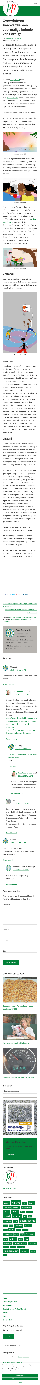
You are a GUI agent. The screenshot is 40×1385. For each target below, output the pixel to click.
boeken (16, 1207)
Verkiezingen (21, 1247)
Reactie (6, 905)
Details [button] (20, 1382)
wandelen (24, 1251)
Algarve (16, 1202)
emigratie (7, 1216)
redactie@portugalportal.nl (12, 1362)
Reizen (23, 617)
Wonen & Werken (31, 617)
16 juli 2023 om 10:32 (18, 842)
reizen (13, 1239)
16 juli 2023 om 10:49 (21, 803)
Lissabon (18, 1225)
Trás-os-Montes (32, 1243)
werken (33, 1251)
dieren (22, 1212)
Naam (6, 929)
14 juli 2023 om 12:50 (21, 694)
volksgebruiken (11, 1250)
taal (26, 1239)
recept (6, 1239)
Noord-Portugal (8, 1234)
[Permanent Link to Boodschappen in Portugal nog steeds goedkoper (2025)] (20, 978)
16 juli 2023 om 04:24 (26, 776)
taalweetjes (8, 1243)
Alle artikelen (7, 1305)
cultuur (15, 1211)
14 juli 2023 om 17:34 (23, 748)
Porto (21, 1234)
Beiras (32, 1203)
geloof (15, 1221)
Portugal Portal (23, 1357)
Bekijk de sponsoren (10, 1188)
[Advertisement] (20, 574)
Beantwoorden (9, 684)
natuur (18, 1230)
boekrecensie (26, 1207)
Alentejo (6, 1203)
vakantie (6, 1247)
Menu (35, 3)
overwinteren (6, 621)
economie (29, 1212)
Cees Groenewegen (20, 691)
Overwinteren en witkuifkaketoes (16, 1043)
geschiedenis (27, 1220)
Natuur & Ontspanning (15, 617)
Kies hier (11, 1154)
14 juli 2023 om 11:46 (18, 670)
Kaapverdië (15, 80)
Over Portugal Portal (10, 1302)
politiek (16, 1234)
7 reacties (18, 38)
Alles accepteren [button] (20, 1375)
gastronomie (7, 1221)
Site (4, 951)
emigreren (17, 1216)
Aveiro (24, 1203)
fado (25, 1216)
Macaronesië (12, 98)
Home (5, 1298)
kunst (5, 1226)
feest (30, 1216)
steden (20, 1239)
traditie (23, 1243)
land (10, 1226)
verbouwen (13, 1247)
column (6, 1212)
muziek (11, 1230)
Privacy (5, 1312)
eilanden (13, 619)
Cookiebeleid (7, 1320)
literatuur (28, 1226)
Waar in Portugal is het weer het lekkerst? (19, 1077)
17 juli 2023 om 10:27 (21, 870)
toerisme (16, 1243)
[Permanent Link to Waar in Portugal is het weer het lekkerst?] (20, 1050)
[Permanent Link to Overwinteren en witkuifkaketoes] (20, 1015)
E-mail (6, 940)
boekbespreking (7, 1207)
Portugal (29, 1234)
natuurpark (25, 1230)
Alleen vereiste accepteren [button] (20, 1379)
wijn (5, 1255)
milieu (5, 1230)
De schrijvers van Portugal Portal (14, 1309)
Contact (5, 1316)
